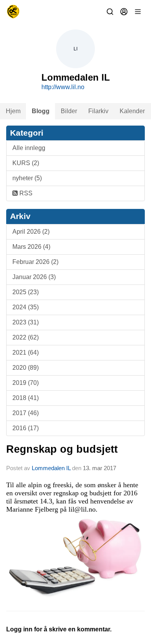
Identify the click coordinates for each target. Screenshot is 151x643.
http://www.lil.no (62, 87)
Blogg (41, 111)
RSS (25, 193)
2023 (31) (25, 322)
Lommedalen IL (51, 468)
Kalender (132, 111)
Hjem (13, 111)
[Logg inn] (124, 12)
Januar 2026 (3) (34, 277)
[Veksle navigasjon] (138, 12)
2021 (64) (25, 352)
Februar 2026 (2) (35, 262)
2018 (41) (25, 398)
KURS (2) (25, 163)
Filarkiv (98, 111)
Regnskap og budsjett (62, 449)
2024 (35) (25, 307)
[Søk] (110, 12)
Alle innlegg (28, 148)
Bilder (69, 111)
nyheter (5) (27, 178)
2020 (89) (25, 367)
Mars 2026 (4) (31, 246)
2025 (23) (25, 292)
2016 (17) (25, 428)
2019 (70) (25, 382)
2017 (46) (25, 413)
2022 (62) (25, 337)
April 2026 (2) (31, 231)
